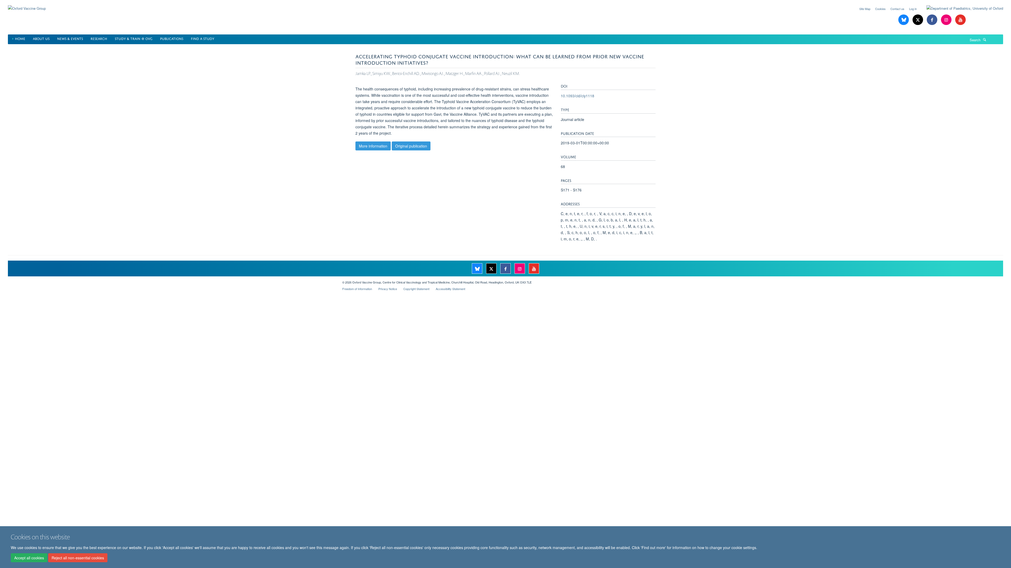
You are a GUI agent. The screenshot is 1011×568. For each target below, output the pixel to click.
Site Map (864, 9)
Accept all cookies (29, 557)
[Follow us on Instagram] (947, 19)
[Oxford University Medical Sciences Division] (171, 280)
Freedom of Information (357, 289)
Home (20, 38)
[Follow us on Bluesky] (904, 19)
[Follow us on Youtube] (960, 19)
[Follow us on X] (918, 19)
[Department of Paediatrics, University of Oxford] (961, 8)
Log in (913, 9)
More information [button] (373, 146)
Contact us (897, 9)
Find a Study (202, 38)
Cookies (880, 9)
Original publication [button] (411, 146)
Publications (171, 38)
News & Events (70, 38)
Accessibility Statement (450, 289)
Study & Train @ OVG (133, 38)
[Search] (985, 39)
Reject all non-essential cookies (78, 557)
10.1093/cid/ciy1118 (577, 95)
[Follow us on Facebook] (932, 19)
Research (99, 38)
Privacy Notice (387, 289)
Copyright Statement (416, 289)
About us (41, 38)
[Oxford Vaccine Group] (27, 5)
